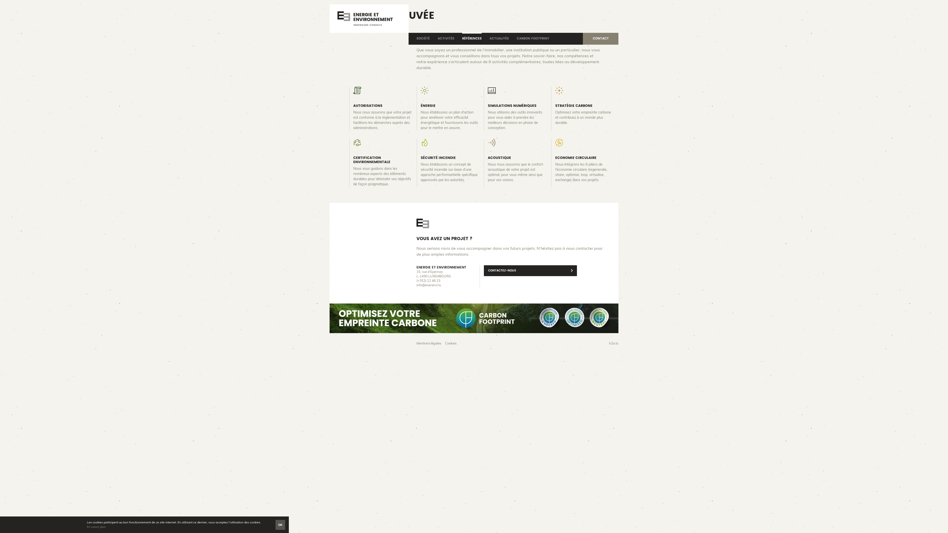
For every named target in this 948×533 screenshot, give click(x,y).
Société (423, 38)
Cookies (450, 343)
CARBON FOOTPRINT (533, 38)
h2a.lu (613, 343)
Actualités (499, 38)
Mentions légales (428, 343)
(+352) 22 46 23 (428, 281)
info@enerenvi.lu (428, 285)
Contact (601, 38)
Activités (446, 38)
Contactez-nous (502, 270)
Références (472, 38)
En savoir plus (96, 526)
